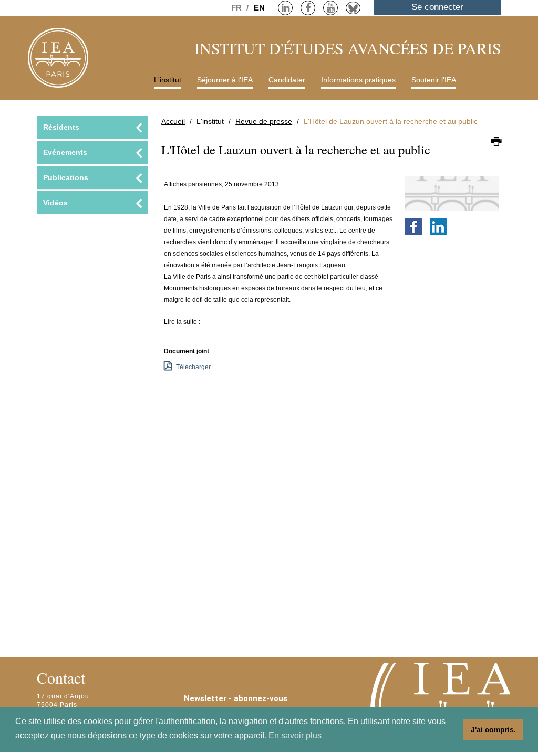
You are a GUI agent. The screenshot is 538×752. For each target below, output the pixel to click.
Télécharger (193, 367)
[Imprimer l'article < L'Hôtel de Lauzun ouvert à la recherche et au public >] (496, 142)
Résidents (61, 127)
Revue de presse (263, 121)
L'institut (167, 80)
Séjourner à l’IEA (225, 80)
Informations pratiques (358, 80)
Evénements (65, 152)
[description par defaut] (452, 193)
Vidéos (55, 203)
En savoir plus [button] (295, 735)
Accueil (173, 121)
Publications (65, 177)
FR (237, 7)
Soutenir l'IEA (433, 80)
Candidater (286, 80)
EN (259, 7)
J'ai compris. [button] (493, 729)
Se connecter (437, 7)
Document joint (186, 351)
